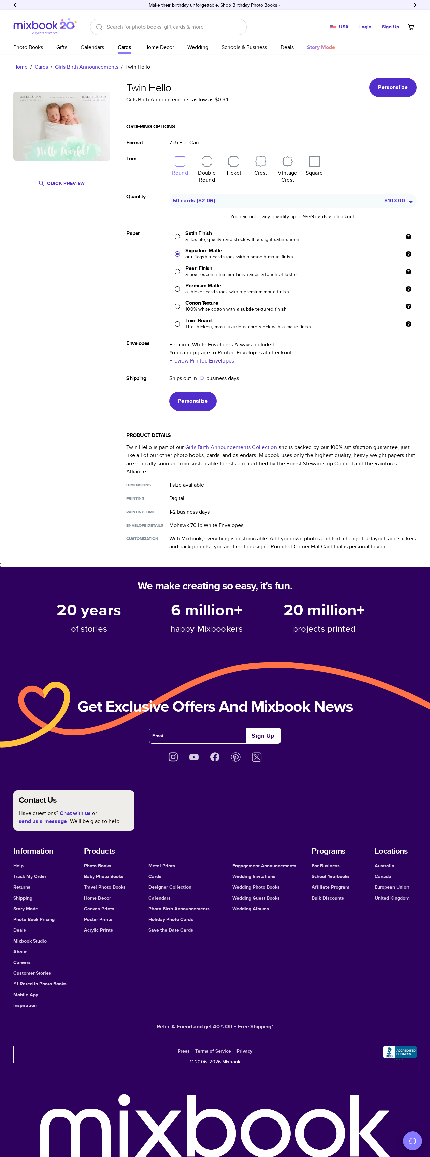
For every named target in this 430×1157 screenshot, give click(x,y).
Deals (287, 47)
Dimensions (138, 485)
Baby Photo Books (103, 876)
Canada (383, 876)
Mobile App (25, 994)
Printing (135, 498)
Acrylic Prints (98, 930)
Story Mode (25, 908)
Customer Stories (32, 973)
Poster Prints (98, 919)
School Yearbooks (331, 876)
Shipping (22, 898)
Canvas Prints (99, 908)
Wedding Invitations (253, 876)
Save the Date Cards (170, 930)
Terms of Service (213, 1051)
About (20, 951)
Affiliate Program (330, 887)
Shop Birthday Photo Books (248, 5)
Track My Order (29, 876)
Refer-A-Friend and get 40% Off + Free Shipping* (215, 1026)
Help (18, 865)
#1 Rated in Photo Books (40, 983)
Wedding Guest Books (256, 898)
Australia (384, 865)
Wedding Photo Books (256, 887)
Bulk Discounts (328, 898)
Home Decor (159, 47)
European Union (392, 887)
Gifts (61, 47)
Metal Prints (161, 865)
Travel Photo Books (105, 887)
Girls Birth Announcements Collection (231, 447)
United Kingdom (392, 898)
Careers (22, 962)
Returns (21, 887)
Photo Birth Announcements (179, 908)
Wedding (197, 47)
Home (20, 67)
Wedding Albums (250, 908)
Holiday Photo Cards (170, 919)
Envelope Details (144, 525)
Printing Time (140, 512)
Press (184, 1051)
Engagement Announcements (264, 865)
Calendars (92, 47)
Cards (124, 47)
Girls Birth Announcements (86, 67)
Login (365, 26)
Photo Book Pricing (34, 919)
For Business (326, 865)
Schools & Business (244, 47)
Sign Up (390, 26)
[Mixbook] (45, 26)
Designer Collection (169, 887)
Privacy (244, 1051)
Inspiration (25, 1005)
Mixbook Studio (30, 940)
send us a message (43, 821)
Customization (142, 539)
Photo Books (28, 47)
